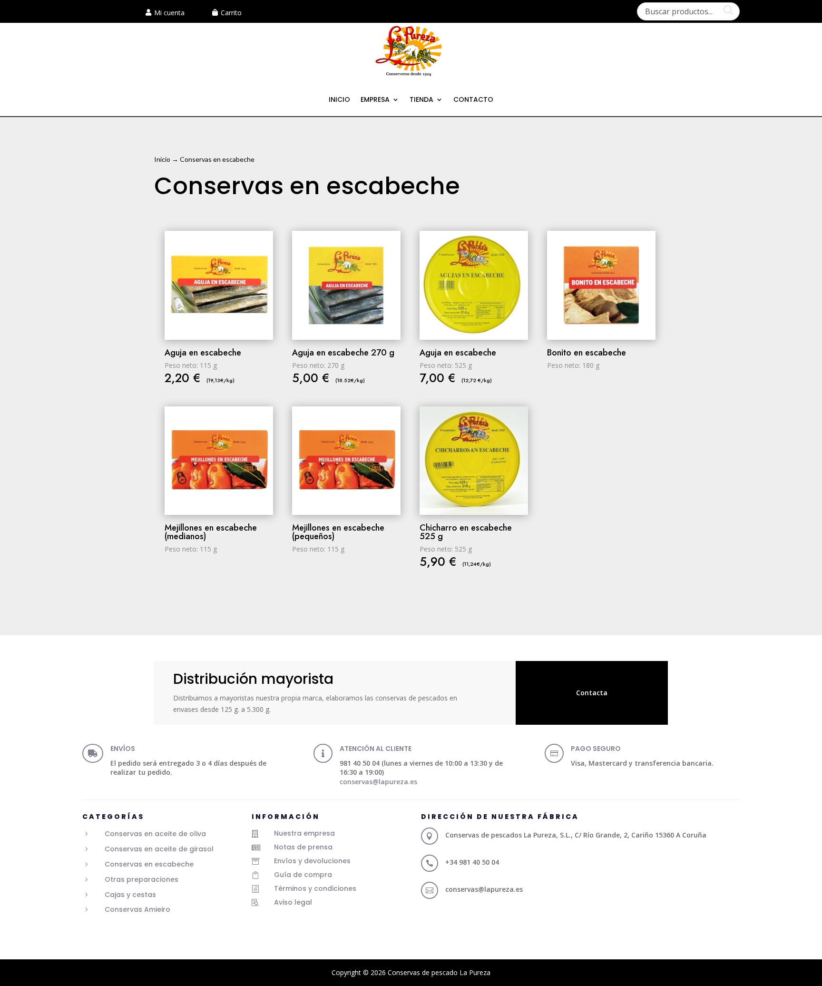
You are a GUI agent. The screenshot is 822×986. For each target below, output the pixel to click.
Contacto (473, 100)
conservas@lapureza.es (378, 781)
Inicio (339, 100)
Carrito (231, 12)
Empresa (375, 100)
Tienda (421, 100)
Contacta (591, 692)
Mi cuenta (169, 12)
